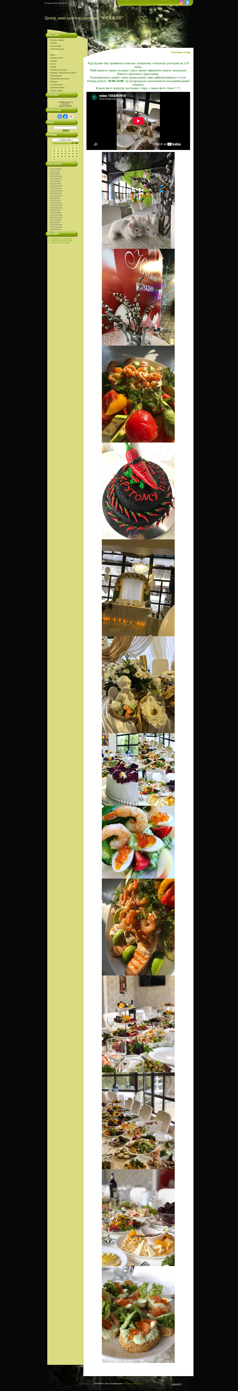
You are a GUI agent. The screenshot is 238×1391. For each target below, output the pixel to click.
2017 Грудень (55, 220)
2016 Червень (56, 212)
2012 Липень (55, 181)
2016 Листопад (56, 215)
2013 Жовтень (56, 193)
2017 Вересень (56, 217)
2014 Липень (55, 200)
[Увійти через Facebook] (65, 116)
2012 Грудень (55, 183)
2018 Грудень (55, 229)
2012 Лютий (55, 174)
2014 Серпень (56, 203)
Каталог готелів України (60, 243)
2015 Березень (56, 207)
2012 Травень (55, 178)
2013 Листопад (56, 195)
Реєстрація (169, 4)
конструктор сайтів (130, 1384)
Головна (161, 4)
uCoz (141, 1384)
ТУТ (177, 88)
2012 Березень (56, 176)
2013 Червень (56, 188)
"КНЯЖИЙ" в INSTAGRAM (61, 241)
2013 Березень (56, 186)
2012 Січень (55, 171)
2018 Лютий (55, 222)
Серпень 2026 (65, 140)
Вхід (177, 4)
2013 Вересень (56, 190)
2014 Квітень (55, 198)
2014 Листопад (56, 205)
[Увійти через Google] (71, 116)
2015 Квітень (55, 210)
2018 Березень (56, 224)
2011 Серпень (56, 169)
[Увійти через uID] (59, 116)
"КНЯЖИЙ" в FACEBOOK (61, 239)
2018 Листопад (56, 227)
